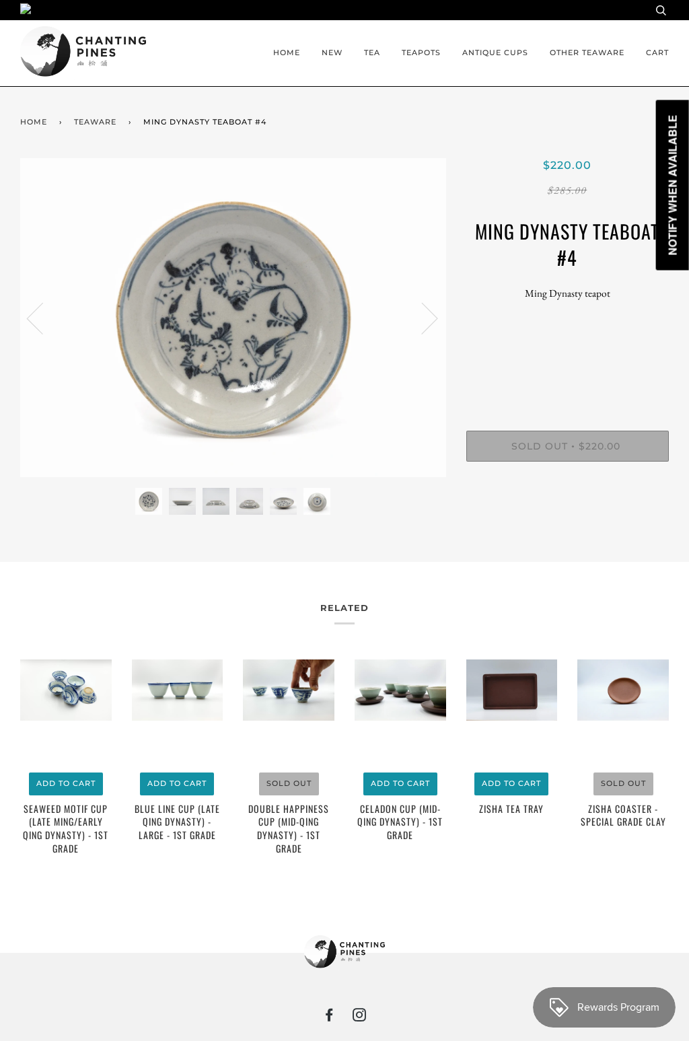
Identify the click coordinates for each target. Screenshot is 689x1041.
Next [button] (421, 317)
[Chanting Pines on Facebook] (329, 1017)
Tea (372, 52)
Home (286, 52)
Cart (657, 52)
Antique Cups (495, 52)
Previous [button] (43, 317)
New (332, 52)
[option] (233, 318)
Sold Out (289, 783)
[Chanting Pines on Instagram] (360, 1017)
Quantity (567, 375)
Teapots (421, 52)
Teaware (95, 122)
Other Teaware (587, 52)
